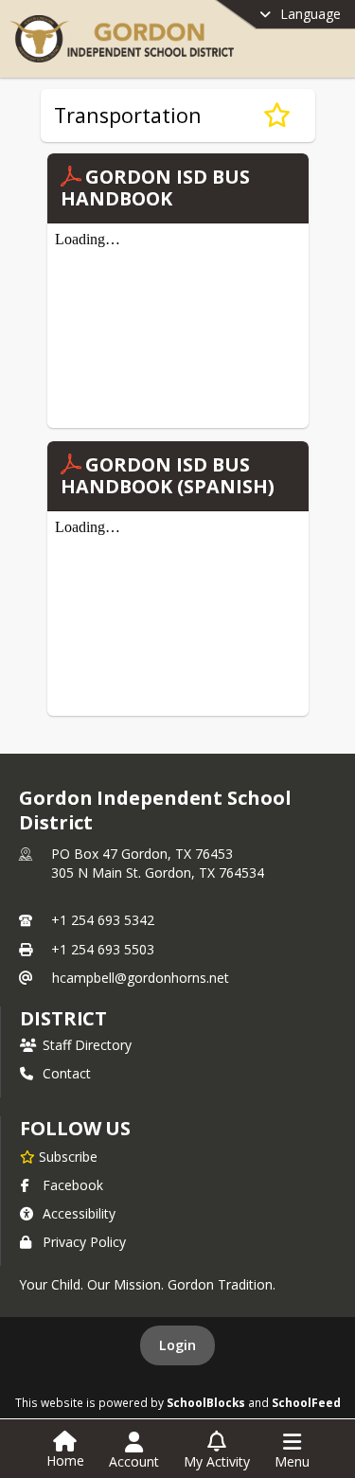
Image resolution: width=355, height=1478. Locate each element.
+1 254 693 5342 (102, 920)
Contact (67, 1073)
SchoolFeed (306, 1402)
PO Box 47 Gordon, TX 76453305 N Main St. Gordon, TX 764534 (157, 863)
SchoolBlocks (206, 1402)
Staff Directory (87, 1045)
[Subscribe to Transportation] (277, 115)
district (63, 1018)
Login (177, 1345)
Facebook (73, 1185)
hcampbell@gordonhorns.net (140, 978)
